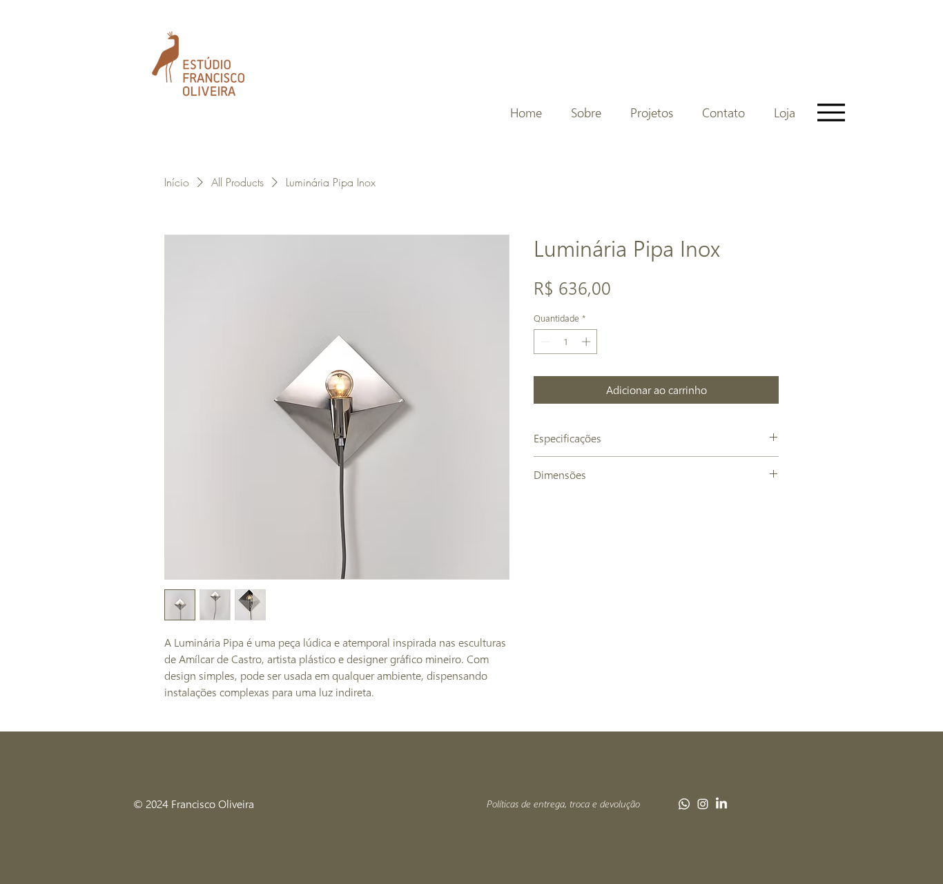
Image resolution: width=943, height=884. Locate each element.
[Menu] (831, 112)
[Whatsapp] (684, 804)
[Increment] (587, 341)
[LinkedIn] (721, 804)
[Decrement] (544, 341)
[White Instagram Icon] (703, 804)
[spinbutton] (565, 341)
